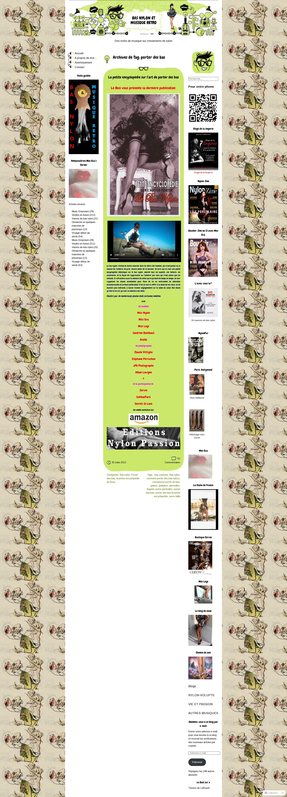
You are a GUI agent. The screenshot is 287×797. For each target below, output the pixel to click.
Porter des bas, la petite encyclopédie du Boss (123, 478)
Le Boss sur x (203, 782)
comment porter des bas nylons (163, 478)
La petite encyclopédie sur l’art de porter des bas (143, 77)
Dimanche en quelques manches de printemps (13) (83, 226)
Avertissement (83, 62)
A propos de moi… (86, 57)
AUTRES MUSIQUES (203, 713)
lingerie (150, 489)
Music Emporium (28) (83, 240)
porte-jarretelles (164, 489)
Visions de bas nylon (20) (85, 247)
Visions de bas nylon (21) (85, 218)
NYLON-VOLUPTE (201, 695)
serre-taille (174, 496)
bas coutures (161, 475)
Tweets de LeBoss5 (199, 788)
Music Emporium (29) (83, 211)
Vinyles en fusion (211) (84, 243)
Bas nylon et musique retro (143, 20)
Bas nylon (125, 475)
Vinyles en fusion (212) (84, 215)
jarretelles (174, 485)
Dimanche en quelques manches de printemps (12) (83, 254)
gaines (154, 485)
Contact (79, 67)
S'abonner (197, 762)
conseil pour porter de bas (166, 482)
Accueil (79, 53)
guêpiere (163, 485)
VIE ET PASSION (200, 704)
